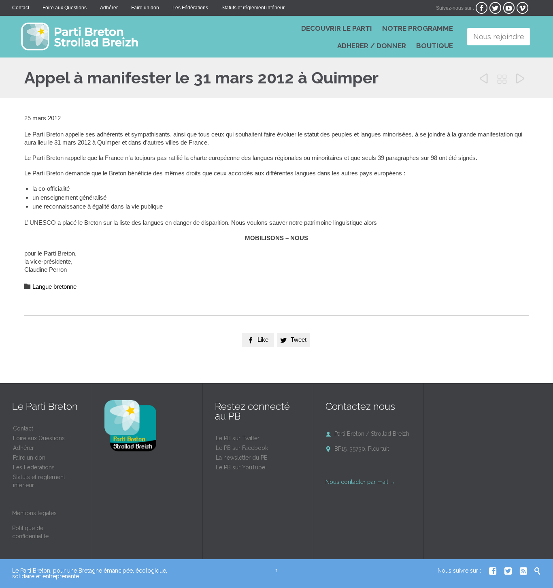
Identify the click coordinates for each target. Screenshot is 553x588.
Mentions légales (34, 513)
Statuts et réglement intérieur (39, 481)
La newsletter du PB (242, 457)
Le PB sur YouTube (240, 467)
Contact (23, 428)
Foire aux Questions (39, 438)
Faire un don (29, 457)
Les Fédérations (34, 467)
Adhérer (23, 448)
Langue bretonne (54, 286)
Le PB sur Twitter (237, 438)
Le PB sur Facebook (242, 448)
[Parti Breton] (133, 36)
